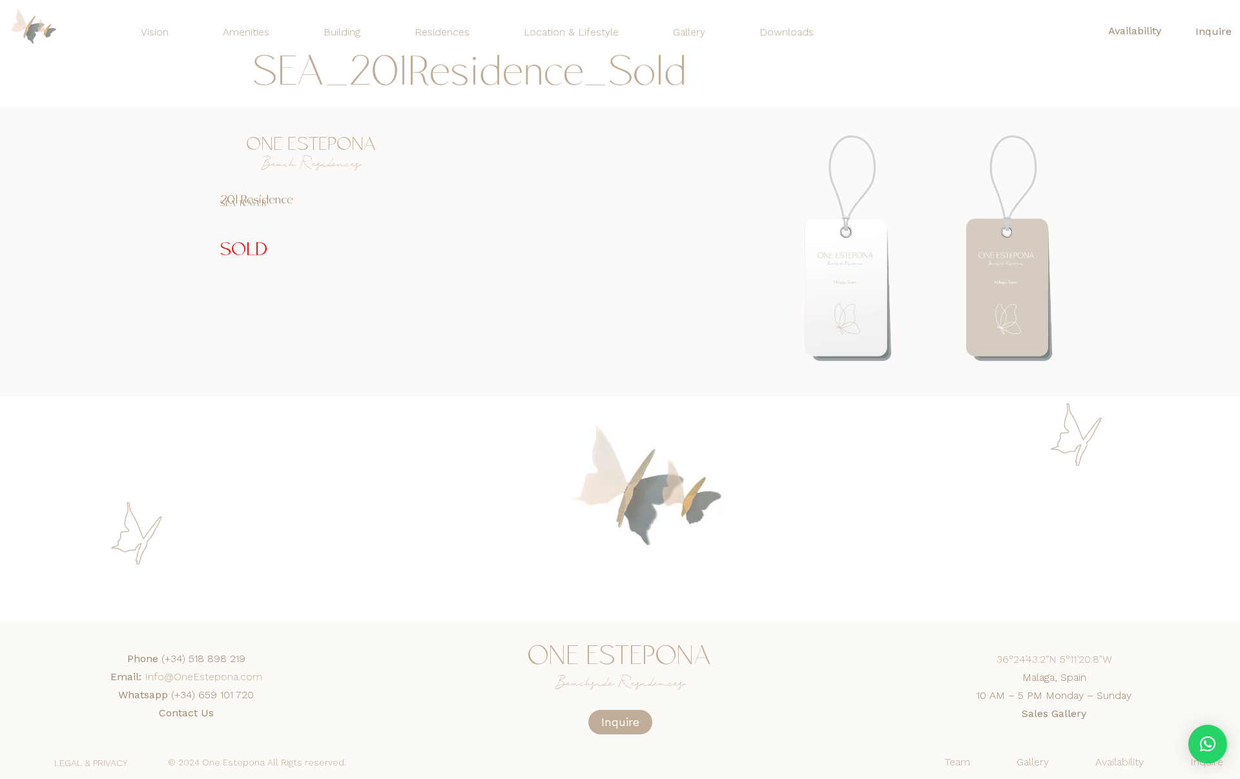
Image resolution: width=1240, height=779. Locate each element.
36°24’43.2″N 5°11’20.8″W (1054, 659)
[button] (1207, 744)
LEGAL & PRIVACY (90, 763)
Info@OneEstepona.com (203, 676)
